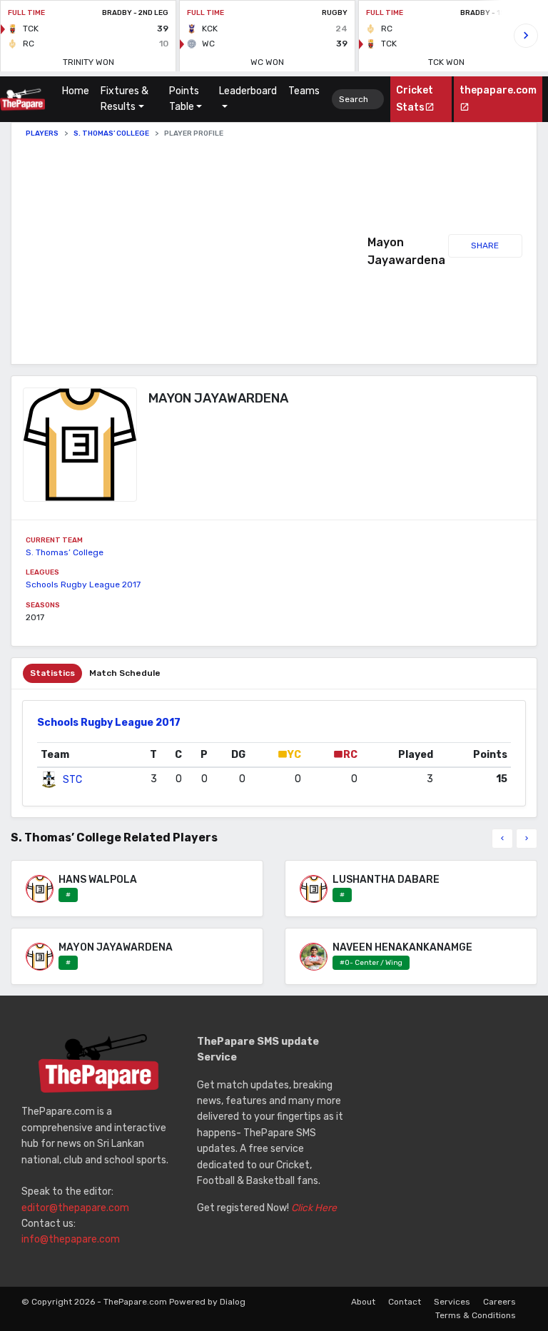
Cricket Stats (414, 98)
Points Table (184, 99)
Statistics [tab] (52, 673)
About (363, 1302)
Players (42, 133)
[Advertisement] (196, 251)
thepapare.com (498, 90)
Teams (304, 91)
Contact (404, 1302)
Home (78, 91)
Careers (499, 1302)
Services (452, 1302)
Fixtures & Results (124, 99)
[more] (526, 839)
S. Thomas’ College (111, 133)
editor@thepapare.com (75, 1208)
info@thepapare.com (70, 1239)
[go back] (502, 839)
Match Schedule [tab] (125, 673)
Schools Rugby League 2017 (83, 584)
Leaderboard (248, 91)
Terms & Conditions (475, 1315)
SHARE (485, 245)
